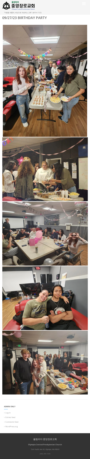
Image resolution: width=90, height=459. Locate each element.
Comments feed (11, 422)
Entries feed (10, 417)
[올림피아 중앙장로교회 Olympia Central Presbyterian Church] (18, 10)
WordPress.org (11, 426)
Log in (8, 413)
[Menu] (84, 3)
